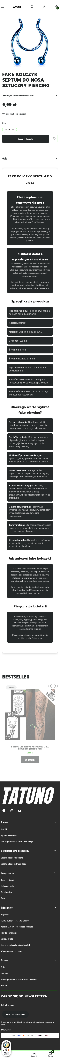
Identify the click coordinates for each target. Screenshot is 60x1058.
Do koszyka (30, 760)
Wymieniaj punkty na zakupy (11, 950)
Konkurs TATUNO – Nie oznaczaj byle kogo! (17, 926)
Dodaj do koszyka (25, 138)
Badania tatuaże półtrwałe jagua (13, 863)
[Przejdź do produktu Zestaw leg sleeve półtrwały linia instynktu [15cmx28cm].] (30, 713)
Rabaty (3, 898)
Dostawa (4, 973)
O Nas (3, 967)
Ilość (4, 123)
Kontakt (4, 829)
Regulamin (5, 914)
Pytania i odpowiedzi (8, 835)
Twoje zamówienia (7, 879)
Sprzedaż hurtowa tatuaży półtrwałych (15, 944)
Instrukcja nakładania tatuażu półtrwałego (17, 841)
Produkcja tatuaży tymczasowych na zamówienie (19, 979)
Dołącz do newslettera (15, 1014)
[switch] (6, 1053)
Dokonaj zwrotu (7, 938)
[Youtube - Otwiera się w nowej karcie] (20, 811)
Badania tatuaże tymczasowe (12, 857)
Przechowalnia (6, 892)
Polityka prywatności (8, 932)
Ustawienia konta (7, 886)
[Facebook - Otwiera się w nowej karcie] (4, 811)
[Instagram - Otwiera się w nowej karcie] (12, 811)
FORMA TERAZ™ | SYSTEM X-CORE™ (15, 920)
